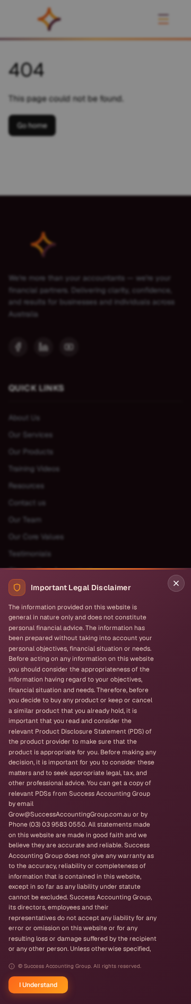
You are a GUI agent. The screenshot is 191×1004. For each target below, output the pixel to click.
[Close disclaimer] (176, 583)
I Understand (38, 985)
